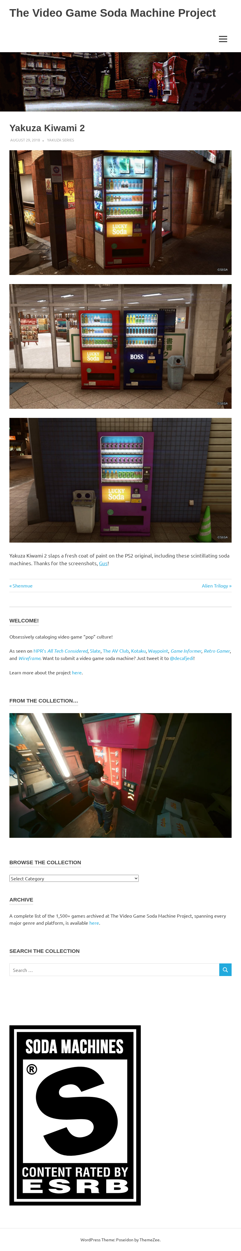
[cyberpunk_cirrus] (120, 836)
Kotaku (138, 651)
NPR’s (61, 651)
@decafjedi (181, 658)
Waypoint (158, 651)
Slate (95, 651)
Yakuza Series (60, 139)
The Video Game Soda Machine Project (112, 13)
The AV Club (116, 651)
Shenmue (22, 585)
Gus (103, 563)
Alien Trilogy (215, 585)
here (77, 672)
